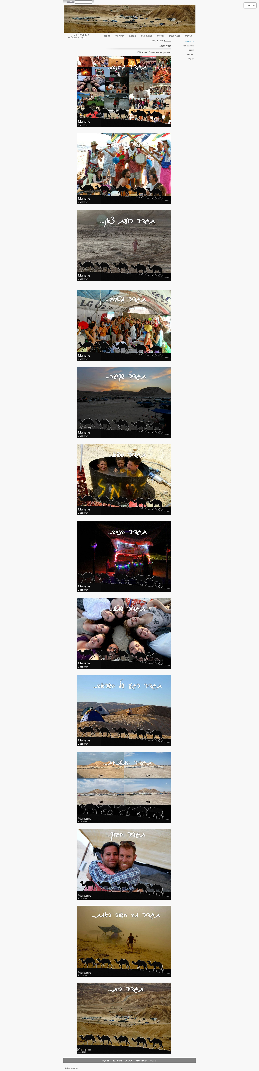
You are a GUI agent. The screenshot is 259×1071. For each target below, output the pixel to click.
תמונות (191, 50)
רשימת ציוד (119, 35)
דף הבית (188, 35)
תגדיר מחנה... (189, 41)
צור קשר (107, 35)
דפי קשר (191, 58)
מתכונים (132, 35)
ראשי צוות (190, 54)
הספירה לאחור (188, 45)
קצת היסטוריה (174, 35)
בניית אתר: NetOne (71, 1068)
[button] (250, 5)
